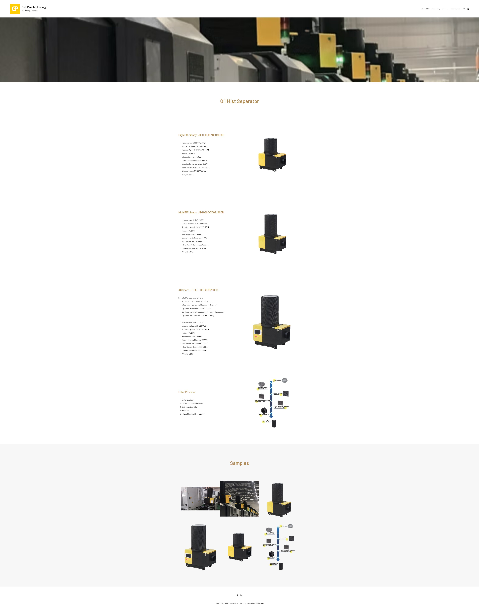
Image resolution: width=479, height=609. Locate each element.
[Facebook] (464, 8)
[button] (436, 9)
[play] (293, 569)
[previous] (185, 524)
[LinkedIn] (468, 8)
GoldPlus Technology (34, 7)
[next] (294, 524)
